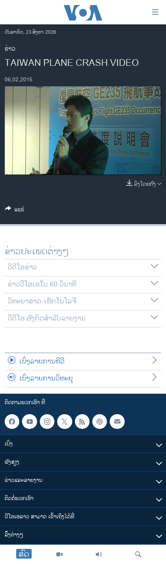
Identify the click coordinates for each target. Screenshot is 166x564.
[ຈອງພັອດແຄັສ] (117, 421)
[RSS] (82, 421)
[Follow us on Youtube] (29, 421)
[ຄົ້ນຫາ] (138, 554)
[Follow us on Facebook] (12, 421)
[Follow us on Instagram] (47, 421)
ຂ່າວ (10, 49)
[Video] (59, 554)
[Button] (14, 211)
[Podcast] (99, 421)
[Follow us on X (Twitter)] (64, 421)
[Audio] (98, 554)
